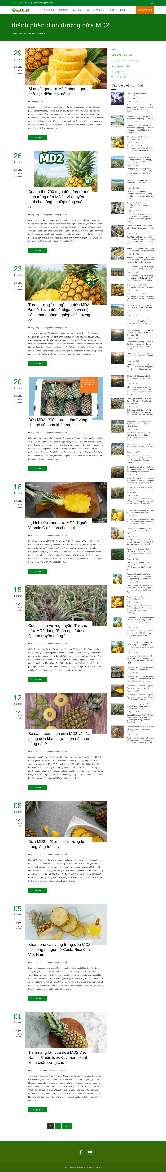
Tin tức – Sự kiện (118, 77)
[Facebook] (80, 1152)
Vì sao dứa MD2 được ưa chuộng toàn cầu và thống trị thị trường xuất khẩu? (139, 205)
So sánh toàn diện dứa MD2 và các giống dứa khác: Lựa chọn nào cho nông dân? (59, 738)
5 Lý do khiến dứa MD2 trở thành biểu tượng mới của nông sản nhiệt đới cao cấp (140, 490)
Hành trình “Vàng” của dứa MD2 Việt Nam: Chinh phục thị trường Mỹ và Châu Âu (139, 424)
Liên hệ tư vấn (145, 10)
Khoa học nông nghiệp (43, 1070)
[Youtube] (90, 1152)
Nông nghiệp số (37, 102)
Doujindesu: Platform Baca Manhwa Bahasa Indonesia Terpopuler (137, 96)
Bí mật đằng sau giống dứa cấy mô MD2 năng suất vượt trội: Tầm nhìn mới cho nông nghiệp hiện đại (140, 469)
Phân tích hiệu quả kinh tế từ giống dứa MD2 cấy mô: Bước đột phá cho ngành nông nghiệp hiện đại (140, 576)
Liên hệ (122, 10)
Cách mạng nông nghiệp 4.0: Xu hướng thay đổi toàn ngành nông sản (139, 182)
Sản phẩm (77, 10)
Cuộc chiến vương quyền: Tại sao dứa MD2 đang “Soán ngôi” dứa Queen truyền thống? (57, 630)
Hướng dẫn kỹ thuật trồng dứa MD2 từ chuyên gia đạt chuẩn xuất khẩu (140, 446)
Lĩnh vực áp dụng (95, 10)
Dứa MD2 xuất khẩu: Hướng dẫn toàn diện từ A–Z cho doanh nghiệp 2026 (140, 228)
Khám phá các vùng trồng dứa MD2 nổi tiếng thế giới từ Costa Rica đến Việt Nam (59, 949)
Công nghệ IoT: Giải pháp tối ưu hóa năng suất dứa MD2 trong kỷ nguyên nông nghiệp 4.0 (139, 159)
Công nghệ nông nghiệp (44, 215)
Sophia (19, 67)
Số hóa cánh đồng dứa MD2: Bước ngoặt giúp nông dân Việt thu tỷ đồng (140, 378)
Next (67, 1126)
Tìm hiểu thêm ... (38, 138)
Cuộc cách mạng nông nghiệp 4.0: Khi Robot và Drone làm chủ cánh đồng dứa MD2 (140, 332)
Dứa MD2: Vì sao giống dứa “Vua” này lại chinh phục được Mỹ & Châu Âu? (140, 531)
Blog (112, 10)
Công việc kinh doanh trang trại (124, 60)
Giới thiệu (63, 10)
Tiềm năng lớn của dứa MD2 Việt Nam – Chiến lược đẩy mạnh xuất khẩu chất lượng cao (57, 1057)
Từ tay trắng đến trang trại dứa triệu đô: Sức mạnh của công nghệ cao (140, 355)
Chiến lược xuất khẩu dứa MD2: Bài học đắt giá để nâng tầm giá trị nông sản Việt (140, 401)
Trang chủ (49, 10)
